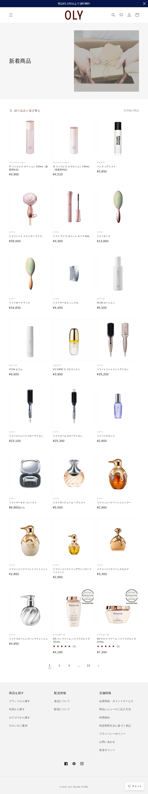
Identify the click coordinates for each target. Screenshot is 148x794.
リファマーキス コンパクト (23, 502)
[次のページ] (98, 666)
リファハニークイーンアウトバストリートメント (72, 570)
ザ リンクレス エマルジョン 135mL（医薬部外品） (71, 168)
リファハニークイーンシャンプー (114, 502)
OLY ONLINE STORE (78, 787)
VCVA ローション (106, 303)
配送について (62, 709)
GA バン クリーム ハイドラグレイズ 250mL (71, 640)
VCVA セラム (16, 369)
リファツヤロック (106, 436)
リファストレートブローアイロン (26, 436)
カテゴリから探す (19, 717)
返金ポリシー (107, 750)
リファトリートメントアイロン (113, 369)
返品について (62, 701)
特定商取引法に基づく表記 (115, 725)
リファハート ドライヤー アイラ (25, 236)
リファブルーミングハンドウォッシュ (28, 639)
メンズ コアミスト (106, 166)
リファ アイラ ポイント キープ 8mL (71, 236)
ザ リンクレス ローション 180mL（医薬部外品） (28, 168)
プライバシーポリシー (112, 733)
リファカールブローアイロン (67, 436)
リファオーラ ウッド (19, 303)
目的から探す (17, 709)
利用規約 (104, 717)
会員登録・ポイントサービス (116, 701)
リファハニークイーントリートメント (28, 569)
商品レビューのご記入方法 (115, 709)
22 (88, 665)
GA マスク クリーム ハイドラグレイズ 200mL (116, 640)
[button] (11, 15)
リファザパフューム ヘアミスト (69, 502)
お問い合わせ (107, 741)
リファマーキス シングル (66, 303)
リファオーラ (104, 236)
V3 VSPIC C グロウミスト (66, 369)
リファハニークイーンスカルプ (113, 569)
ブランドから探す (19, 701)
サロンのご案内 (18, 725)
